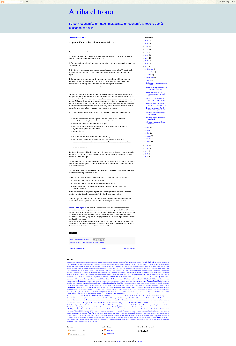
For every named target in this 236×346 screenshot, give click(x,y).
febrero (149, 139)
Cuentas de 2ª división (78, 276)
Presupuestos (90, 242)
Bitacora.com (128, 266)
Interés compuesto (116, 296)
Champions (161, 268)
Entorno (86, 285)
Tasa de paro (137, 317)
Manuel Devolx (162, 303)
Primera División (79, 311)
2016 (147, 145)
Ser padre (137, 315)
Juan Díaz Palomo (134, 298)
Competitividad (77, 272)
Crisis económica (150, 274)
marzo (149, 136)
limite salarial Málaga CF (128, 300)
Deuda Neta (134, 279)
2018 (147, 64)
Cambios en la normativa (111, 268)
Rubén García (95, 315)
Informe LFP (110, 294)
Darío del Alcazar (149, 276)
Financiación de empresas (122, 287)
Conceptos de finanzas (118, 272)
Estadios (118, 285)
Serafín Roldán (144, 315)
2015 (147, 148)
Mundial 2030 (107, 305)
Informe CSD (159, 292)
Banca (104, 266)
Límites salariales (141, 300)
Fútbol (93, 290)
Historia (89, 291)
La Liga (73, 300)
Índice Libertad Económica (134, 291)
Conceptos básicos (104, 272)
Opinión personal (86, 307)
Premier (143, 309)
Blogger (139, 341)
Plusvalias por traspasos (99, 309)
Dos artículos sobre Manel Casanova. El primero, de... (156, 109)
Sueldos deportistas (98, 317)
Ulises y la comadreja (100, 319)
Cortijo (133, 274)
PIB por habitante (75, 309)
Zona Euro (94, 321)
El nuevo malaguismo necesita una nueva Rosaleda (156, 88)
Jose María (110, 333)
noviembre (150, 72)
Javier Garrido (147, 296)
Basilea (117, 266)
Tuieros (87, 319)
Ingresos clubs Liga (154, 293)
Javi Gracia (139, 296)
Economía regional (78, 283)
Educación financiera (97, 283)
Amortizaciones (124, 264)
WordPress (88, 321)
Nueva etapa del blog (151, 305)
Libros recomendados (113, 300)
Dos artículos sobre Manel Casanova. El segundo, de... (156, 104)
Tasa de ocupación (116, 317)
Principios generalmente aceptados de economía (108, 311)
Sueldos (90, 317)
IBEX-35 (113, 291)
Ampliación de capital (135, 264)
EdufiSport (120, 283)
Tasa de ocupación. (127, 317)
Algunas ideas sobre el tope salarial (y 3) (155, 113)
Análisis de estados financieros (152, 264)
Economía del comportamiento (110, 281)
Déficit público (159, 277)
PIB (68, 309)
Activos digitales (136, 262)
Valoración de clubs (142, 319)
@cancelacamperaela (80, 262)
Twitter (91, 319)
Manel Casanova (142, 303)
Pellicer (123, 307)
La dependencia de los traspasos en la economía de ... (155, 94)
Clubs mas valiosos (111, 270)
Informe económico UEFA (97, 293)
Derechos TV (72, 279)
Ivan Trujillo (125, 296)
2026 (147, 41)
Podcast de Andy (118, 309)
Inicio (104, 248)
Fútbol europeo (100, 289)
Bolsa (146, 266)
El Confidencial (145, 283)
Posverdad (127, 309)
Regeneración (131, 313)
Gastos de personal (123, 289)
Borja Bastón (152, 266)
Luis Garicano (71, 303)
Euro (167, 285)
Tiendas (144, 317)
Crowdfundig (159, 274)
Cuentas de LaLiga (91, 276)
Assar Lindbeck (96, 266)
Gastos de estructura (112, 289)
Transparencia (80, 319)
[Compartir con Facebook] (101, 239)
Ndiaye (113, 305)
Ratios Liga (84, 313)
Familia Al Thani (81, 287)
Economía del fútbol (154, 281)
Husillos (106, 291)
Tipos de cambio (151, 317)
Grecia (69, 291)
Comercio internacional (136, 270)
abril (148, 133)
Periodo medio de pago (162, 307)
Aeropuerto (88, 264)
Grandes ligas (165, 289)
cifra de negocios (83, 270)
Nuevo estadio (161, 305)
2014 (147, 151)
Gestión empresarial (142, 289)
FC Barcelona (91, 287)
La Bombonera (162, 298)
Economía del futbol (139, 281)
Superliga (108, 317)
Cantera (127, 268)
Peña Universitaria (137, 307)
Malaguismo (114, 303)
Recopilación (100, 313)
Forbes (76, 289)
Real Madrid (92, 313)
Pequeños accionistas (149, 307)
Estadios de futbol (127, 285)
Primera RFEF (88, 311)
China (167, 268)
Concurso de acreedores (133, 272)
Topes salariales (99, 242)
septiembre (150, 78)
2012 (147, 157)
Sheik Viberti (160, 315)
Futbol (89, 289)
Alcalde (99, 264)
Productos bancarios (129, 311)
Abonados (122, 262)
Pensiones (129, 307)
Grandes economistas (154, 289)
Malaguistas (132, 303)
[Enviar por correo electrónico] (94, 239)
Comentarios (74, 334)
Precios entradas (136, 309)
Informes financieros (143, 293)
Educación (87, 283)
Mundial (100, 305)
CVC (124, 276)
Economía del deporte (126, 281)
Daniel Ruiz (141, 276)
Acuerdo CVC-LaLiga (149, 262)
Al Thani (94, 264)
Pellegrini (118, 307)
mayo (149, 130)
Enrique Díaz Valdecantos (75, 285)
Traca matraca (71, 319)
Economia (75, 281)
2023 (147, 49)
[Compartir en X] (99, 239)
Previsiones (70, 311)
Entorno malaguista (95, 285)
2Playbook (106, 262)
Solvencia (76, 317)
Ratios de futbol (76, 313)
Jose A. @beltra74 (85, 298)
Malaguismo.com (123, 303)
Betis (123, 266)
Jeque (163, 296)
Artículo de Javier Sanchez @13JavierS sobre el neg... (156, 99)
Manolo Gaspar (153, 303)
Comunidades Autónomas (90, 272)
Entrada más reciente (76, 248)
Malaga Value (97, 303)
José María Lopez (123, 298)
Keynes (155, 298)
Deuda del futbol (100, 279)
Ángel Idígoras (77, 266)
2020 (147, 58)
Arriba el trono (91, 11)
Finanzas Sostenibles (144, 287)
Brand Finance (161, 266)
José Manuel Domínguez (110, 298)
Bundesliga (84, 268)
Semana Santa (129, 315)
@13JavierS (70, 262)
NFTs (133, 305)
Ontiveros (73, 307)
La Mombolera (79, 300)
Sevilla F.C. (153, 315)
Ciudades (91, 270)
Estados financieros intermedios (155, 285)
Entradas (73, 330)
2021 (147, 55)
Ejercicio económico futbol (132, 283)
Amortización (115, 264)
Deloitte (167, 276)
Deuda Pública (151, 279)
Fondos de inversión (157, 287)
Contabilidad (83, 274)
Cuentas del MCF (115, 277)
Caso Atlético (139, 268)
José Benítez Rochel (96, 298)
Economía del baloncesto (94, 281)
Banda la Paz (110, 266)
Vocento (82, 321)
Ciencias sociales (72, 270)
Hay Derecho (83, 291)
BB (120, 266)
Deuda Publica (142, 279)
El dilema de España (156, 283)
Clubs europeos (99, 270)
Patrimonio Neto (110, 307)
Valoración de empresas (155, 319)
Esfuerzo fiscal (110, 285)
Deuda (93, 279)
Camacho (101, 268)
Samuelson (110, 315)
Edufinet (114, 283)
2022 (147, 52)
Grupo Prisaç (75, 291)
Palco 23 (102, 307)
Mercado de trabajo (85, 305)
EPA (103, 285)
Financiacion (110, 287)
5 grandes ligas (113, 262)
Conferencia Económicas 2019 (151, 272)
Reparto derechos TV (162, 313)
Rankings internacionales (155, 311)
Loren (158, 300)
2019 (147, 61)
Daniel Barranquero (131, 276)
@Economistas (91, 262)
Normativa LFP (80, 242)
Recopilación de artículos (111, 313)
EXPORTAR (71, 287)
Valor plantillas (132, 319)
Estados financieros (139, 285)
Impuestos (120, 291)
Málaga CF (86, 302)
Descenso (81, 279)
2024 (147, 46)
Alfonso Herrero (106, 264)
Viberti (78, 321)
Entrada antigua (129, 248)
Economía (82, 281)
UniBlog (122, 319)
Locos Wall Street (151, 300)
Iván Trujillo (132, 296)
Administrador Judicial (77, 264)
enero (149, 142)
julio (148, 127)
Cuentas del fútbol (102, 276)
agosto (149, 81)
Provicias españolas (142, 311)
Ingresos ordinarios (103, 296)
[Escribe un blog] (96, 239)
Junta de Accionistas (146, 298)
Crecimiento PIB (140, 274)
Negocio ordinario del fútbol (124, 305)
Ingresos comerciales (78, 296)
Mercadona (94, 305)
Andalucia (166, 264)
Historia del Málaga (98, 291)
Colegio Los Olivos (122, 270)
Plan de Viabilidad (86, 309)
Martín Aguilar (75, 305)
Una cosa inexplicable (112, 319)
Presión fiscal (155, 309)
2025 (147, 44)
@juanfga (110, 330)
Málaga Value (106, 303)
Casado (132, 268)
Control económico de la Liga (121, 274)
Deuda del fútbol (111, 279)
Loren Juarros (164, 300)
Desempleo (87, 279)
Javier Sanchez (156, 296)
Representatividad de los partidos (76, 315)
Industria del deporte (149, 291)
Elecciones (166, 283)
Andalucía (70, 266)
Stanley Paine (84, 317)
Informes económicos (131, 293)
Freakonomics (83, 289)
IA (110, 291)
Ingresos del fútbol (90, 296)
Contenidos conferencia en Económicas (99, 274)
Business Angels (93, 268)
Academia (128, 262)
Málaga (78, 303)
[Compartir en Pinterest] (103, 239)
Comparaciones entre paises (151, 270)
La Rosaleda (88, 300)
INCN (124, 291)
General (133, 290)
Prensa (148, 309)
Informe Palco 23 (119, 293)
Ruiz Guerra (103, 315)
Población (110, 309)
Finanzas (134, 287)
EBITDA (69, 281)
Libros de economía (99, 300)
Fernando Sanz (101, 287)
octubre (149, 75)
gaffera (119, 341)
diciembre (150, 69)
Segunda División (119, 315)
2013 (147, 154)
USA (126, 319)
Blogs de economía (138, 266)
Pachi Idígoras (96, 307)
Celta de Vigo (154, 268)
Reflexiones (123, 313)
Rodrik (88, 315)
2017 (147, 67)
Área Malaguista (87, 266)
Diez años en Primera (163, 279)
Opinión (78, 307)
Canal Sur (122, 268)
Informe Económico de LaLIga (81, 293)
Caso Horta (146, 268)
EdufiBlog (107, 283)
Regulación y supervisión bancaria (145, 313)
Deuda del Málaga (124, 279)
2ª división (99, 262)
